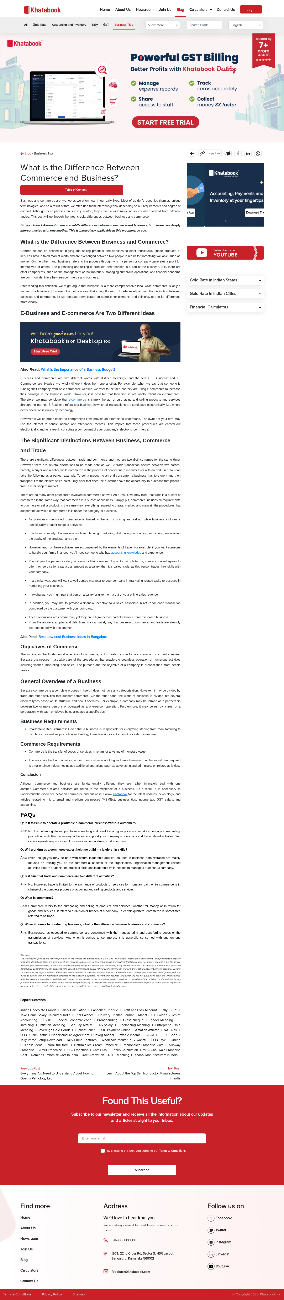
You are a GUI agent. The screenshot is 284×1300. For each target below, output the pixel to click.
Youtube (222, 1266)
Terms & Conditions (17, 1294)
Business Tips (124, 25)
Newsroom (145, 9)
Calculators (198, 9)
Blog (180, 9)
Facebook (223, 1218)
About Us (123, 9)
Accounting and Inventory (69, 25)
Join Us (165, 9)
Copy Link (209, 152)
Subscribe (142, 1170)
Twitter (220, 1230)
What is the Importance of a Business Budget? (78, 369)
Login (251, 9)
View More (156, 25)
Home (106, 9)
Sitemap (79, 1294)
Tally (95, 25)
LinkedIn (222, 1254)
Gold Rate (39, 25)
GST (106, 25)
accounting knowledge (126, 552)
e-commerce (77, 399)
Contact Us (226, 9)
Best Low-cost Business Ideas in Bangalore (72, 636)
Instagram (223, 1242)
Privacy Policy (52, 1294)
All (25, 25)
